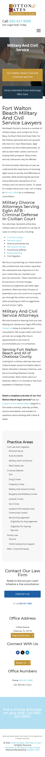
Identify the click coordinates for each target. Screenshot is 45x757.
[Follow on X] (22, 652)
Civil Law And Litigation (18, 447)
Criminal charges (15, 237)
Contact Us (22, 594)
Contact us (7, 328)
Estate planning (14, 253)
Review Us (21, 662)
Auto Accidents (16, 455)
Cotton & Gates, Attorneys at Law (25, 742)
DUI (10, 474)
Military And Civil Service (20, 460)
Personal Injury (16, 451)
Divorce (12, 539)
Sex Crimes (14, 503)
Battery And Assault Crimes (22, 489)
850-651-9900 (20, 21)
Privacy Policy (32, 747)
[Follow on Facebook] (18, 652)
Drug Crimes (15, 479)
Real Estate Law (16, 465)
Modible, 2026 (33, 749)
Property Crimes (16, 484)
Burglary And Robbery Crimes (23, 494)
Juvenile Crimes (16, 499)
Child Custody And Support (22, 544)
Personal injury (14, 240)
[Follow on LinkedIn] (27, 652)
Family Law (12, 535)
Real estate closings (16, 246)
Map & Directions (21, 635)
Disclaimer (9, 747)
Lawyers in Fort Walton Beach (16, 403)
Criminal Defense (15, 470)
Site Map (20, 747)
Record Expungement (19, 517)
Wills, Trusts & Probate (18, 548)
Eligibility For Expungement (24, 521)
